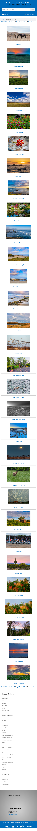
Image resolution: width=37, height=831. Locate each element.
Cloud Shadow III (18, 88)
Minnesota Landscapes (7, 735)
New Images (4, 698)
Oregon (3, 742)
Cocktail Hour (18, 353)
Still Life (3, 752)
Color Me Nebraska (18, 683)
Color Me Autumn (18, 595)
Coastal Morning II (18, 265)
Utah (3, 759)
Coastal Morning (18, 243)
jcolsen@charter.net (12, 814)
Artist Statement (11, 802)
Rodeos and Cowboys (7, 747)
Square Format (5, 774)
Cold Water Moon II (18, 463)
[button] (6, 14)
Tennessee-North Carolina (8, 754)
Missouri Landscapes (7, 737)
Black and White (5, 710)
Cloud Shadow (18, 66)
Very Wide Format (6, 782)
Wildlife (3, 767)
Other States (4, 745)
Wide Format (5, 779)
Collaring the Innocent (18, 485)
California (4, 713)
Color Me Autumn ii (18, 617)
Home (2, 19)
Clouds (3, 718)
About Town (4, 705)
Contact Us (10, 800)
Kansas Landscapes (6, 727)
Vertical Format (5, 777)
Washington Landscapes (7, 762)
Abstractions (4, 703)
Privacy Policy (19, 825)
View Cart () (30, 14)
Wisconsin (4, 764)
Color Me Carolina (18, 639)
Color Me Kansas (18, 661)
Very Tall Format (5, 784)
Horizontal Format (6, 772)
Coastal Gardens (18, 221)
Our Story (10, 798)
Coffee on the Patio (18, 375)
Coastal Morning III (18, 287)
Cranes (3, 723)
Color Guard (18, 551)
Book (3, 700)
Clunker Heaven (18, 132)
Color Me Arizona (18, 573)
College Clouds (18, 507)
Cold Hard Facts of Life (18, 419)
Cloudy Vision (18, 110)
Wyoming (4, 769)
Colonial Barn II (18, 529)
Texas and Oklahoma (7, 757)
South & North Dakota (7, 750)
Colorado (4, 720)
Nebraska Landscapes (7, 740)
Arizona (3, 708)
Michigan (4, 732)
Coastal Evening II (18, 198)
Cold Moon (18, 441)
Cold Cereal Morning (18, 397)
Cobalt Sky (18, 331)
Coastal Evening (18, 176)
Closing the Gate (18, 44)
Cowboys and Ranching (7, 715)
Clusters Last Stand (18, 154)
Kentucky (4, 730)
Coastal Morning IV (18, 309)
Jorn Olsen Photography (18, 2)
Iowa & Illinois (5, 725)
